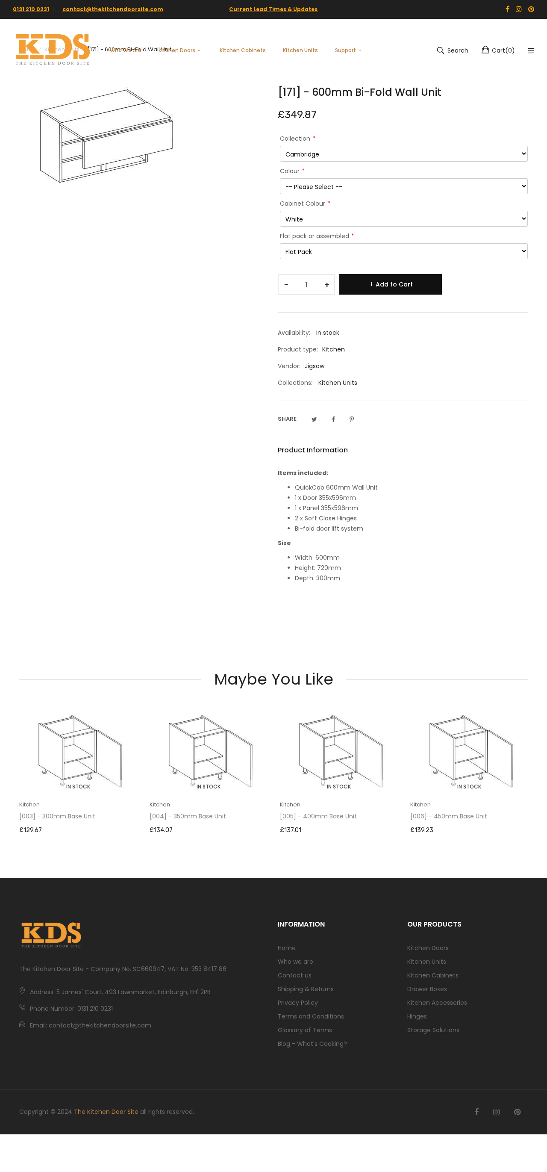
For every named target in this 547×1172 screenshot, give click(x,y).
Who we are (295, 961)
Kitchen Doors (428, 948)
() (503, 50)
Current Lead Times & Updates (273, 9)
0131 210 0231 (31, 9)
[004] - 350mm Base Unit (188, 816)
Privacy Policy (298, 1002)
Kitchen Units (337, 382)
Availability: (294, 332)
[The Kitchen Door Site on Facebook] (476, 1112)
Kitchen (29, 804)
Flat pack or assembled (314, 236)
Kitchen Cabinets (433, 975)
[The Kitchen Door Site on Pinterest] (517, 1112)
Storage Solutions (433, 1030)
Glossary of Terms (305, 1030)
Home (287, 948)
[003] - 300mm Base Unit (57, 816)
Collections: (295, 382)
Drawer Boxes (427, 989)
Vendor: (289, 366)
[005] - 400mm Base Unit (318, 816)
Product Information (313, 450)
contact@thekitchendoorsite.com (112, 9)
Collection (295, 138)
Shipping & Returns (306, 989)
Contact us (295, 975)
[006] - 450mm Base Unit (448, 816)
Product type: (298, 349)
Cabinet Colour (302, 203)
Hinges (417, 1016)
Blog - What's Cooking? (312, 1043)
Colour (290, 171)
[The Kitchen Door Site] (53, 50)
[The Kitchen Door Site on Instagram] (496, 1112)
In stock (78, 786)
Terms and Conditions (311, 1016)
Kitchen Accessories (437, 1002)
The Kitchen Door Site (106, 1111)
